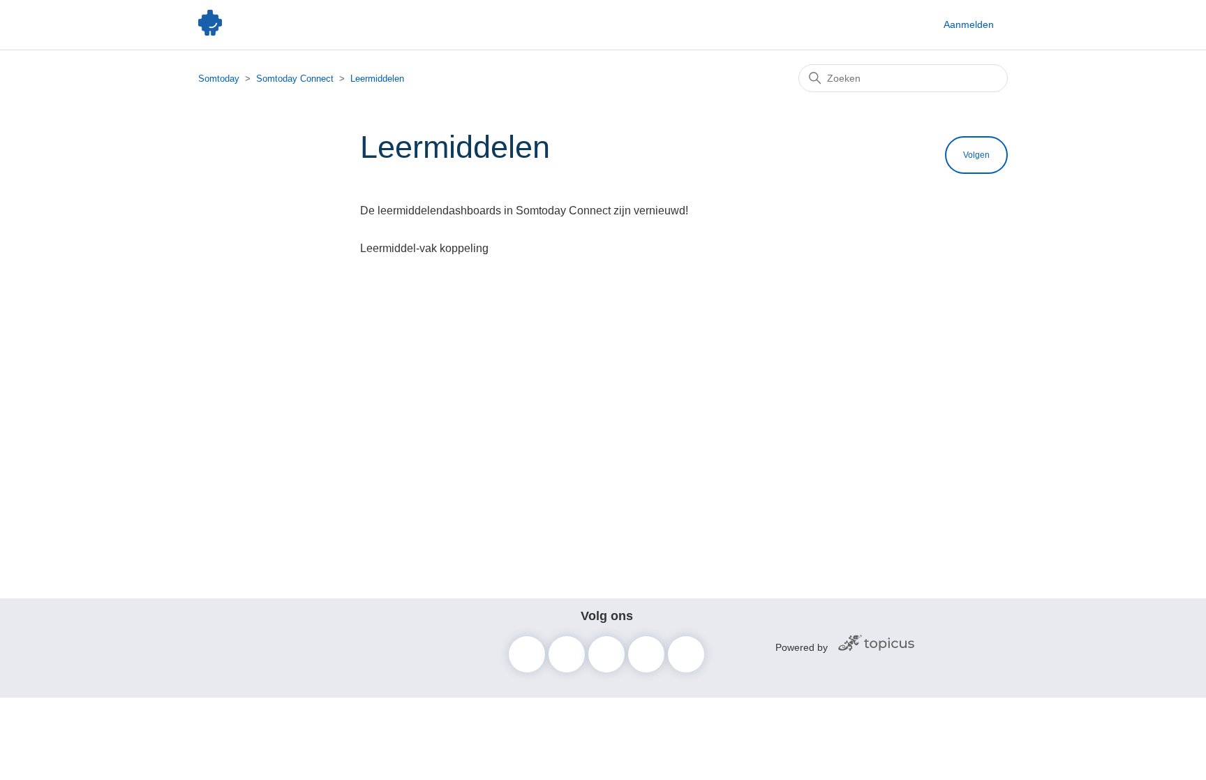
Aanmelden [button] (969, 24)
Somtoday (218, 78)
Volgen (976, 155)
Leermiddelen (377, 78)
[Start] (210, 32)
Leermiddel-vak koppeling (424, 248)
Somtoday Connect (295, 78)
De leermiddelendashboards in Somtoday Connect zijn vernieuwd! (524, 210)
